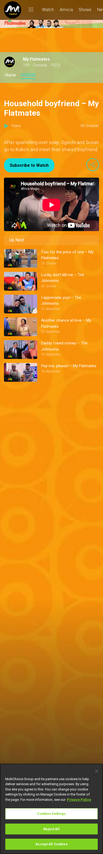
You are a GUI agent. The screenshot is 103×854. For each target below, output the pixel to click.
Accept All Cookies (51, 844)
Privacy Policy (79, 800)
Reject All (51, 829)
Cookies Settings (51, 814)
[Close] (96, 771)
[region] (51, 809)
